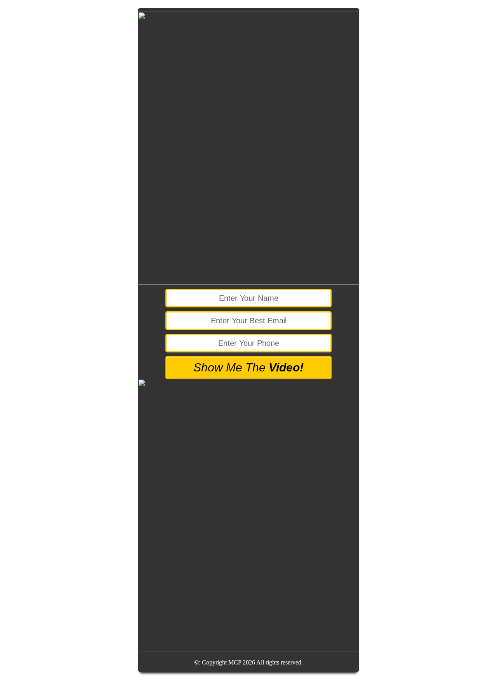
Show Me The (248, 367)
